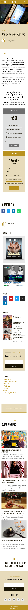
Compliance (7, 379)
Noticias (6, 388)
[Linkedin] (5, 303)
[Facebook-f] (5, 298)
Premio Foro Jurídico (9, 392)
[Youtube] (11, 298)
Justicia (5, 385)
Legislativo (6, 387)
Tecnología (7, 394)
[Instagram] (22, 298)
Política (5, 390)
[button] (2, 2)
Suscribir (14, 145)
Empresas (6, 383)
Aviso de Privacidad (14, 606)
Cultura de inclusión (10, 381)
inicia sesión (15, 106)
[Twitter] (17, 298)
